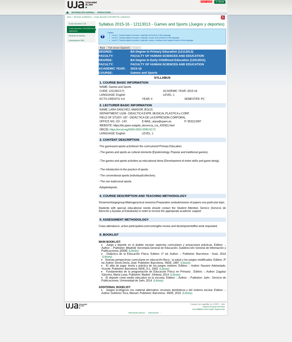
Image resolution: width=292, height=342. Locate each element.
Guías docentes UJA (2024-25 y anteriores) (82, 29)
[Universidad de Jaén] (146, 5)
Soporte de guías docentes (214, 307)
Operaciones (104, 12)
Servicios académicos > (83, 17)
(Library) (134, 250)
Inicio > (70, 17)
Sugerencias (220, 309)
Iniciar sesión (206, 2)
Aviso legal (208, 309)
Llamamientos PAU (76, 40)
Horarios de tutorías (77, 36)
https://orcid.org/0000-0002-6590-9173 (132, 129)
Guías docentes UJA (77, 24)
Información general (83, 12)
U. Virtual (220, 2)
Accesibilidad (197, 309)
